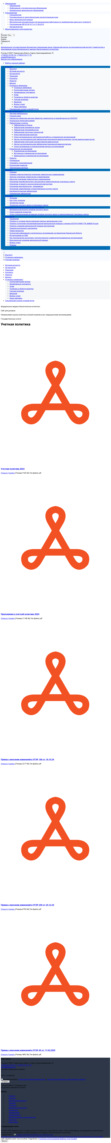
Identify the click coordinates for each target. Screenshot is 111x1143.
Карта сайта (13, 1122)
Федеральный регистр (18, 1108)
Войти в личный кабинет (15, 63)
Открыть (4, 473)
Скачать (11, 473)
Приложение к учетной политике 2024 (20, 614)
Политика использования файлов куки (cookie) (84, 1137)
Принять (4, 1141)
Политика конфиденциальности (14, 1137)
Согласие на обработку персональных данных (46, 1137)
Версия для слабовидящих (11, 59)
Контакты (13, 1120)
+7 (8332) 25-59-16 (8, 55)
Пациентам (13, 1110)
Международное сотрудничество (22, 1117)
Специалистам (14, 1115)
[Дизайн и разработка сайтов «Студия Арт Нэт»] (33, 1135)
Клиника (12, 1103)
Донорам (12, 1105)
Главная (12, 1096)
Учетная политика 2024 (12, 469)
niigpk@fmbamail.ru (8, 57)
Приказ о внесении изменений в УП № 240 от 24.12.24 (27, 905)
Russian (4, 35)
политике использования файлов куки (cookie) (58, 1139)
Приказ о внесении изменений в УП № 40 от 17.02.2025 (28, 1050)
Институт (12, 1098)
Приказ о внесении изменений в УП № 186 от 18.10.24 (27, 759)
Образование (14, 1113)
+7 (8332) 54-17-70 (24, 55)
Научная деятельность (18, 1101)
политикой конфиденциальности (32, 1079)
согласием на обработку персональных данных (66, 1079)
